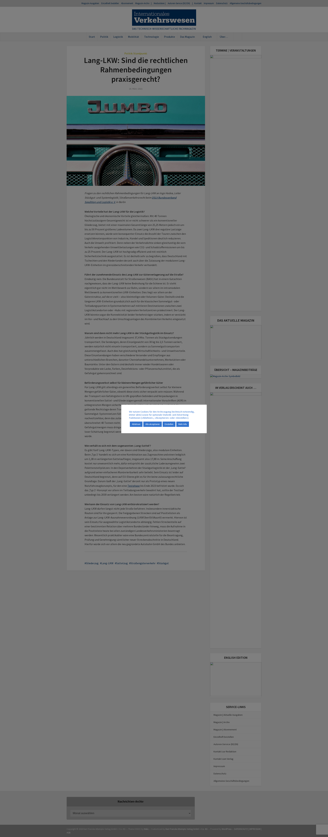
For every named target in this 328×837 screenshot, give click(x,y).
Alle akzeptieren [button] (152, 424)
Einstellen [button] (169, 424)
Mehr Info (182, 424)
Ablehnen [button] (136, 424)
